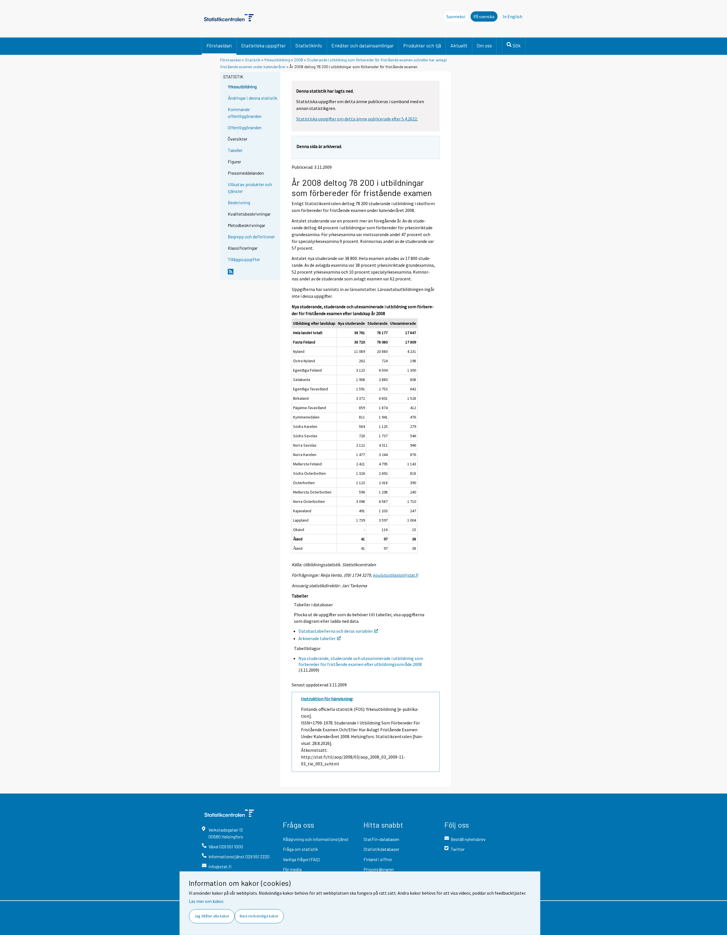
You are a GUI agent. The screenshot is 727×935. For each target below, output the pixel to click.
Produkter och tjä (422, 45)
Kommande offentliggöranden (245, 113)
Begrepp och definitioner (251, 236)
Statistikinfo (308, 45)
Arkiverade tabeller (317, 638)
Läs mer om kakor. (206, 901)
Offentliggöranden (245, 127)
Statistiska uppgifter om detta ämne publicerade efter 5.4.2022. (357, 119)
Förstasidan (219, 45)
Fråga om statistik (300, 849)
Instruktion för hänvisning (326, 698)
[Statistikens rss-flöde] (253, 274)
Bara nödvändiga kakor (259, 916)
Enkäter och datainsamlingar (362, 45)
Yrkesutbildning (277, 59)
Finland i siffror (378, 859)
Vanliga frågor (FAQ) (301, 859)
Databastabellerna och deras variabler (335, 631)
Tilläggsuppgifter (244, 259)
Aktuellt (458, 45)
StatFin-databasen (381, 839)
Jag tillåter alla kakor (211, 916)
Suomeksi (455, 16)
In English (512, 16)
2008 (298, 59)
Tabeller (235, 150)
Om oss (484, 45)
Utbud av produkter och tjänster (250, 188)
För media (292, 869)
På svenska (483, 16)
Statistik (252, 59)
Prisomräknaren (379, 869)
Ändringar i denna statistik (252, 98)
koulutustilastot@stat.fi (395, 575)
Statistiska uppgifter (263, 45)
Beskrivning (239, 202)
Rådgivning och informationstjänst (316, 839)
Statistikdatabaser (381, 849)
